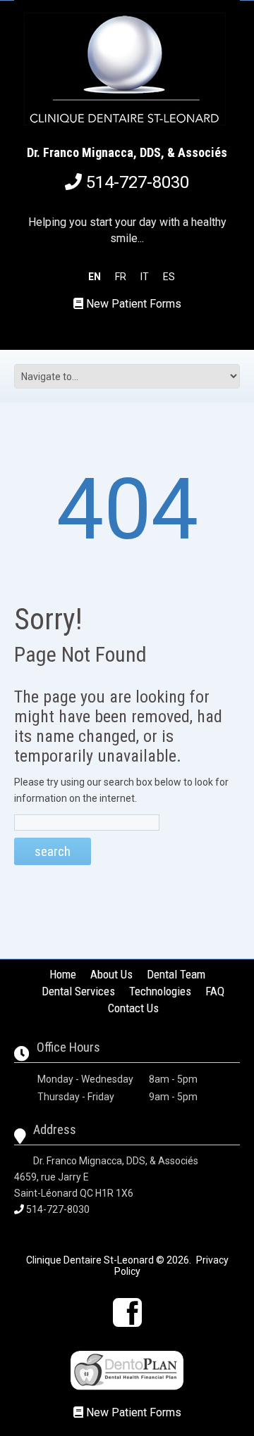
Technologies (160, 991)
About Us (111, 974)
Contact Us (133, 1008)
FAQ (214, 991)
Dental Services (78, 991)
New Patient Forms (133, 303)
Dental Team (176, 974)
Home (62, 974)
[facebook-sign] (127, 1312)
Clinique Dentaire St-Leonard (90, 1260)
